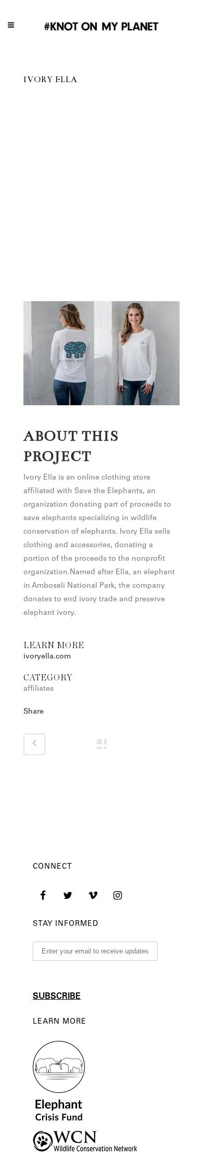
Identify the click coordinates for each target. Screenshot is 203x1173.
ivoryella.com (47, 657)
